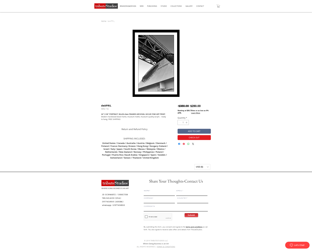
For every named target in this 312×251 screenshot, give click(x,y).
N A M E (146, 191)
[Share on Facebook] (179, 143)
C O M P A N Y (148, 198)
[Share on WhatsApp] (188, 143)
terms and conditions (194, 227)
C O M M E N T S (149, 206)
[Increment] (186, 122)
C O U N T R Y (181, 198)
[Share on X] (193, 143)
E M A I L (179, 191)
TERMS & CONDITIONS (166, 247)
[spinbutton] (183, 122)
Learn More (195, 113)
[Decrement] (179, 122)
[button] (218, 6)
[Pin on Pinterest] (183, 143)
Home (103, 21)
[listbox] (202, 167)
